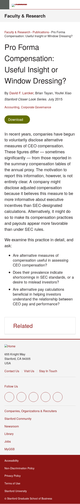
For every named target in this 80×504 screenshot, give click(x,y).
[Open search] (75, 4)
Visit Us (29, 371)
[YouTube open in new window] (45, 397)
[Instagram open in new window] (33, 397)
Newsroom (11, 426)
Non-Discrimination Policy (20, 468)
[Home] (9, 346)
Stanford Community (17, 418)
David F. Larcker (21, 92)
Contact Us (11, 371)
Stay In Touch (48, 371)
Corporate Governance (36, 107)
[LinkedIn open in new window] (58, 397)
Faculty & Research (25, 16)
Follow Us (11, 386)
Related (23, 326)
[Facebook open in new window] (21, 397)
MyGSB (10, 449)
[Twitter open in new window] (9, 397)
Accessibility (12, 460)
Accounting (11, 107)
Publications (41, 32)
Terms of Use (13, 483)
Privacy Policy (13, 475)
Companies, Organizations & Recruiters (30, 411)
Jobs (7, 441)
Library (9, 434)
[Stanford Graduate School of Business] (21, 5)
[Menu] (4, 4)
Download (15, 119)
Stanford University (16, 491)
